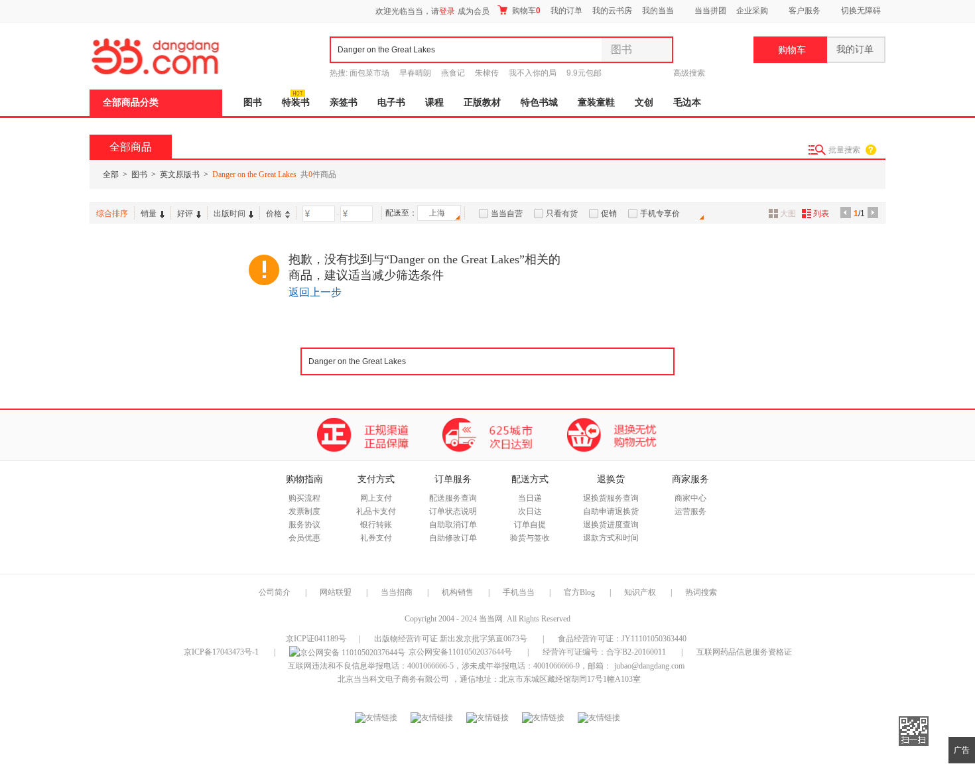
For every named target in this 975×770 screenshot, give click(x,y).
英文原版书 (180, 174)
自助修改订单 (453, 538)
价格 (274, 213)
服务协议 (304, 524)
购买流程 (304, 498)
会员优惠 (304, 538)
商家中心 (690, 498)
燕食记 (453, 73)
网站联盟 (336, 592)
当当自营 (507, 213)
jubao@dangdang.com (649, 666)
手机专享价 (660, 213)
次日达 (530, 511)
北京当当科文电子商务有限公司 (393, 679)
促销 (609, 213)
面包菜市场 (369, 73)
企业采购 (752, 10)
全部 (111, 174)
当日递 (530, 498)
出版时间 (229, 213)
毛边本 (687, 102)
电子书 (391, 102)
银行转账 (376, 524)
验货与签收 (530, 538)
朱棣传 (487, 73)
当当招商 (397, 592)
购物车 (525, 10)
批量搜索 (844, 150)
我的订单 (566, 10)
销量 (149, 213)
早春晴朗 (415, 73)
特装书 (296, 102)
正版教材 (482, 102)
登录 (447, 11)
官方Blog (579, 592)
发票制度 (304, 511)
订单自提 (530, 524)
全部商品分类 (131, 102)
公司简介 (275, 592)
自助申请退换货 (611, 511)
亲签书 (344, 102)
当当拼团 (710, 10)
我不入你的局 (532, 73)
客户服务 (804, 10)
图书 (252, 102)
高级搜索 (689, 73)
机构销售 (458, 592)
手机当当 (519, 592)
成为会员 (473, 11)
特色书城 (539, 102)
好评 (185, 213)
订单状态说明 (453, 511)
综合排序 (112, 213)
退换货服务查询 (611, 498)
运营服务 (690, 511)
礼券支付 (376, 538)
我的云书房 (612, 10)
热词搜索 (701, 592)
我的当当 (658, 10)
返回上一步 (315, 292)
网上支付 (376, 498)
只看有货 (562, 213)
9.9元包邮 (584, 73)
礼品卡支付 (376, 511)
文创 (644, 102)
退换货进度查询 (611, 524)
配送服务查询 (453, 498)
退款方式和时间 (611, 538)
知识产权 (641, 592)
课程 (434, 102)
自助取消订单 (453, 524)
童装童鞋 (596, 102)
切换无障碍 (861, 10)
